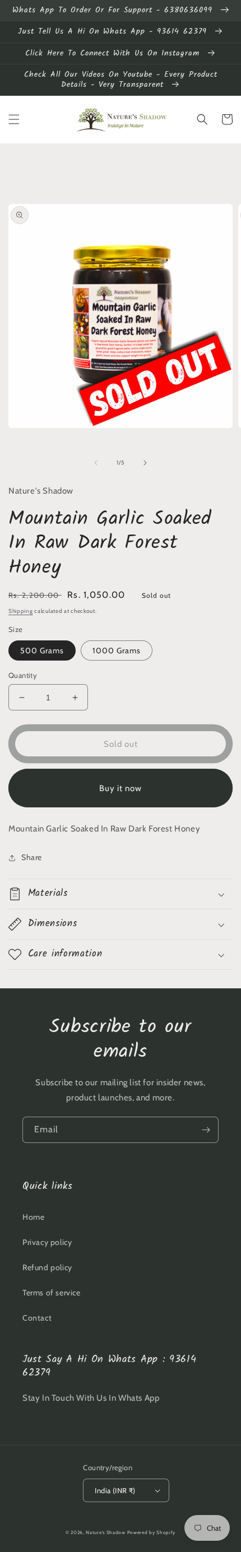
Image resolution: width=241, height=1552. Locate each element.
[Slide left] (96, 462)
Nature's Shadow (106, 1532)
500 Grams (42, 650)
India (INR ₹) (115, 1490)
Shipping (20, 611)
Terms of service (51, 1293)
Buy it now (120, 788)
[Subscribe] (205, 1130)
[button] (14, 119)
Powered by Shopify (151, 1532)
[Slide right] (145, 462)
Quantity (22, 675)
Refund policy (47, 1267)
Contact (37, 1318)
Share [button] (31, 857)
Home (33, 1217)
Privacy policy (47, 1242)
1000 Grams (116, 650)
